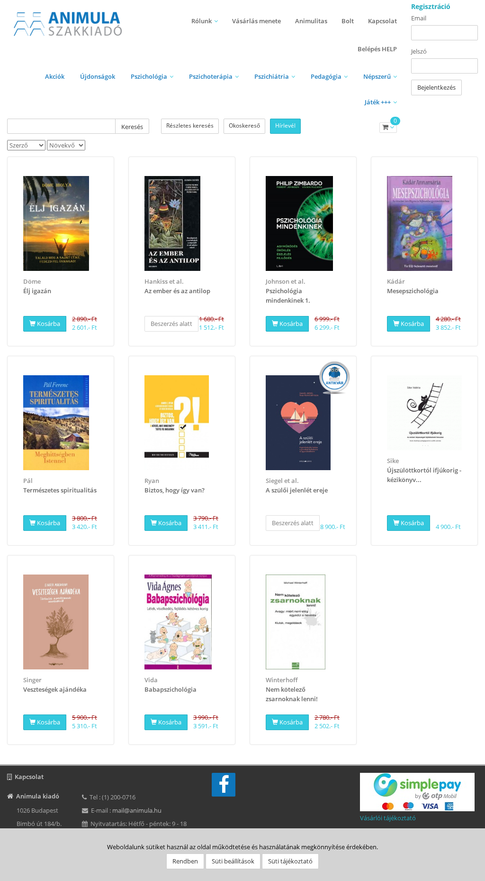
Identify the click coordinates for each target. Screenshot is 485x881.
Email (418, 18)
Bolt (347, 21)
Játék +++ (378, 102)
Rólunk (201, 21)
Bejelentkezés (436, 87)
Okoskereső (244, 125)
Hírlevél (285, 125)
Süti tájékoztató (290, 861)
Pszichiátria (271, 76)
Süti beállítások (233, 861)
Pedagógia (326, 76)
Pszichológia (149, 76)
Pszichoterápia (211, 76)
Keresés (132, 126)
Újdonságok (97, 76)
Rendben (185, 861)
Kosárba (48, 323)
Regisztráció (430, 6)
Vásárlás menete (256, 21)
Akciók (54, 76)
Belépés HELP (377, 49)
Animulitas (311, 21)
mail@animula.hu (137, 810)
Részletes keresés (190, 125)
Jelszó (419, 51)
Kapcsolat (382, 21)
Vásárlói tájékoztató (388, 818)
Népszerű (377, 76)
